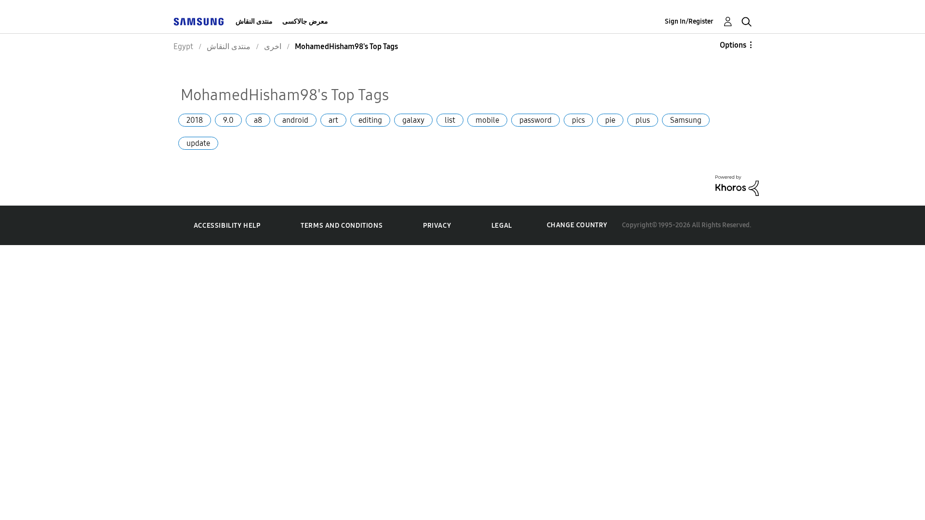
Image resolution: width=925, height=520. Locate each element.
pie (610, 120)
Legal (501, 225)
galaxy (413, 120)
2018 (194, 120)
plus (642, 120)
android (295, 120)
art (333, 120)
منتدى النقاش (254, 21)
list (450, 120)
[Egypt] (198, 21)
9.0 (228, 120)
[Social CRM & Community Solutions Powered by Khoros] (737, 184)
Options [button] (733, 45)
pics (578, 120)
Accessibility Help (227, 225)
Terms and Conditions (342, 225)
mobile (487, 120)
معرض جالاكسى (305, 21)
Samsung (685, 120)
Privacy (437, 225)
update (198, 143)
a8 (258, 120)
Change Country (577, 225)
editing (370, 120)
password (535, 120)
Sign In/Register (689, 21)
